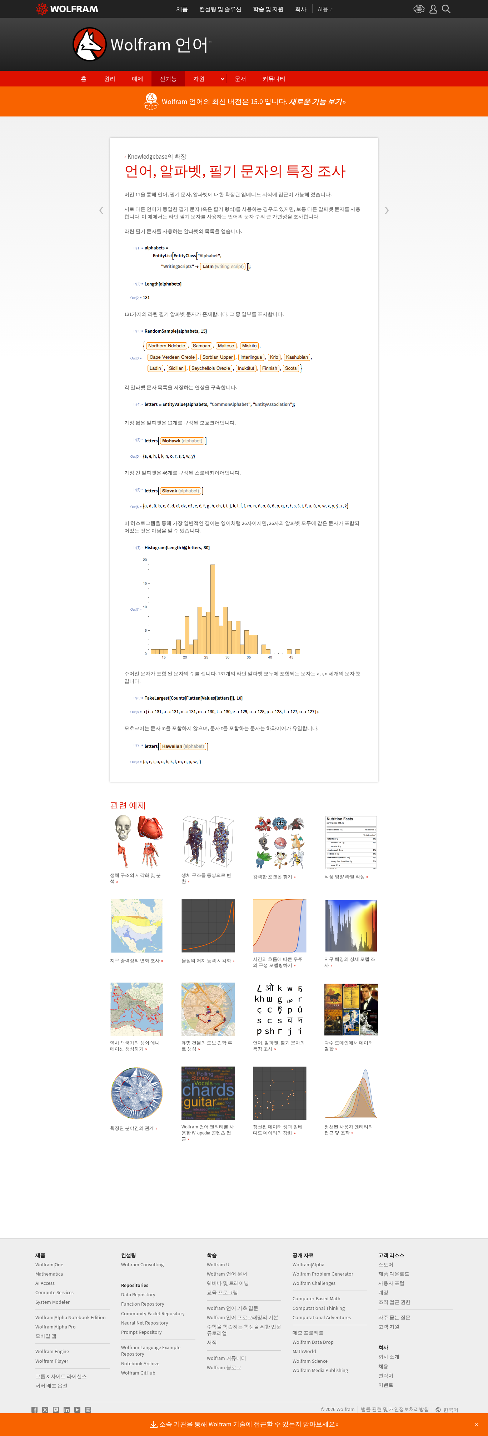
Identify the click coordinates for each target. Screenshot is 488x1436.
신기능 (168, 78)
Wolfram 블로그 (224, 1367)
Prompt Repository (141, 1332)
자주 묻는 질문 (394, 1317)
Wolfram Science (310, 1361)
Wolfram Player (51, 1361)
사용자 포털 (391, 1283)
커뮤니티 (274, 78)
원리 (109, 78)
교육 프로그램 (222, 1292)
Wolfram (346, 1409)
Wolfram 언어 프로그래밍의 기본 (242, 1317)
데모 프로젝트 (308, 1333)
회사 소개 (388, 1356)
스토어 (385, 1264)
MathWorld (304, 1351)
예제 (137, 78)
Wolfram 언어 (160, 44)
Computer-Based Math (316, 1298)
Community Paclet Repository (153, 1313)
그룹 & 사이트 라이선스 (61, 1376)
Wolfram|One (49, 1264)
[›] (386, 167)
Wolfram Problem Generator (323, 1274)
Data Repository (138, 1294)
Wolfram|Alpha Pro (55, 1326)
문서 (240, 78)
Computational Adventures (322, 1317)
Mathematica (49, 1274)
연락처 (385, 1375)
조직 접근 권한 (394, 1302)
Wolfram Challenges (314, 1283)
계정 (383, 1292)
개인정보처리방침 (409, 1409)
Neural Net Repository (144, 1323)
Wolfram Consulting (142, 1264)
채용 (383, 1366)
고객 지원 (388, 1326)
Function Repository (142, 1304)
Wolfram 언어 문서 (227, 1274)
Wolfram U (218, 1264)
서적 (212, 1342)
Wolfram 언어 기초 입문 (232, 1308)
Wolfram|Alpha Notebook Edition (70, 1317)
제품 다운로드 (393, 1274)
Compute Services (54, 1292)
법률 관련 (371, 1409)
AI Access (45, 1283)
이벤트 (385, 1385)
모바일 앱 (45, 1336)
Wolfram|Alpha (308, 1264)
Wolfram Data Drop (313, 1342)
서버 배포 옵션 (51, 1385)
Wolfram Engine (52, 1351)
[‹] (101, 167)
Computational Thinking (319, 1308)
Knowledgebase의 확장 (157, 156)
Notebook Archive (140, 1363)
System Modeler (52, 1302)
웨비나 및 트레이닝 (228, 1283)
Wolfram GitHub (138, 1373)
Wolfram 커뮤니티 (226, 1358)
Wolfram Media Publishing (320, 1370)
